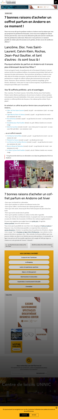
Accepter (24, 414)
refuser (34, 414)
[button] (56, 408)
